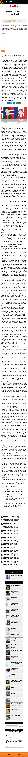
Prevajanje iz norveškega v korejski (10, 560)
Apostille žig (13, 674)
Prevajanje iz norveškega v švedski (10, 531)
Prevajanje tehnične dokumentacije (14, 627)
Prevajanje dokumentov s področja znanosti (15, 592)
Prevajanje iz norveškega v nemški (10, 520)
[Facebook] (9, 754)
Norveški (3, 33)
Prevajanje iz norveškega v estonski (10, 561)
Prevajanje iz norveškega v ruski (9, 526)
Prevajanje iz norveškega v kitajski (10, 543)
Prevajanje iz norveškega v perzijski (10, 557)
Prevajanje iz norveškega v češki (9, 544)
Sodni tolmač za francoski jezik (16, 575)
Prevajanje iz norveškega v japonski (10, 541)
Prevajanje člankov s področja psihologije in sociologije (16, 681)
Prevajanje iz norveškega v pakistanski (10, 558)
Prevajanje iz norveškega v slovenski (10, 534)
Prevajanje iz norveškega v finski (9, 529)
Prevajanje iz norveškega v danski (9, 540)
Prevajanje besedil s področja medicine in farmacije (16, 633)
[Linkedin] (15, 754)
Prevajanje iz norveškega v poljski (9, 547)
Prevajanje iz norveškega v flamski (10, 555)
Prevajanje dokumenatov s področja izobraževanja (15, 616)
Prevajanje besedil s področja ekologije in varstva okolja (16, 704)
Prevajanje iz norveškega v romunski (10, 550)
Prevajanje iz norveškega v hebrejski (10, 562)
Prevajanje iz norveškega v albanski (10, 539)
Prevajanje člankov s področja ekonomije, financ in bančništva (16, 646)
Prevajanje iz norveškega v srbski (9, 548)
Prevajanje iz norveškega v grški (9, 537)
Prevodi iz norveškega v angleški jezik (10, 517)
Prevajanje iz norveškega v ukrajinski (10, 553)
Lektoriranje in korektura (15, 709)
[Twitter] (12, 754)
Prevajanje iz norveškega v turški (9, 536)
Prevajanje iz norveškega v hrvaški (10, 530)
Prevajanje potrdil (14, 597)
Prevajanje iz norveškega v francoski (10, 522)
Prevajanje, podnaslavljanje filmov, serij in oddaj (16, 621)
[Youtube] (19, 754)
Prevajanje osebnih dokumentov (14, 610)
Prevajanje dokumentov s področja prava (15, 669)
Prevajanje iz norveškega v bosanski (10, 533)
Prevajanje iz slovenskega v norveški (10, 516)
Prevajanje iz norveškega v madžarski (10, 546)
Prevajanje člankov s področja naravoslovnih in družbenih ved (16, 664)
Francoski (3, 43)
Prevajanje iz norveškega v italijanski (10, 519)
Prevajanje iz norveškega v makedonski (11, 554)
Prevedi (3, 50)
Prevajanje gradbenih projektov (16, 698)
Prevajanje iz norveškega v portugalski (10, 524)
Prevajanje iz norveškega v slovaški (10, 551)
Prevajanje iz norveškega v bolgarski (10, 527)
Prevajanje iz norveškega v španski (10, 523)
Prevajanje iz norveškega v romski (9, 564)
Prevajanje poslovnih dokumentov (14, 604)
